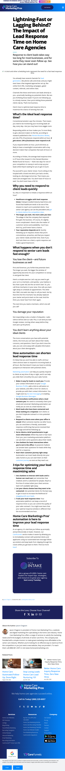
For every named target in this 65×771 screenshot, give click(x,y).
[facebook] (20, 706)
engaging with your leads (25, 496)
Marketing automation (21, 372)
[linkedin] (35, 706)
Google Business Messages (26, 396)
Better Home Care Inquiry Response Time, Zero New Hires (52, 672)
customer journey (22, 460)
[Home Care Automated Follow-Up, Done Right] (11, 663)
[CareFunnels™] (32, 754)
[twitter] (24, 706)
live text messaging (34, 394)
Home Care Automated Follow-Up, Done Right (11, 674)
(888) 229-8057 (38, 699)
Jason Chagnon (7, 599)
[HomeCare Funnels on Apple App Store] (50, 739)
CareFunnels (17, 534)
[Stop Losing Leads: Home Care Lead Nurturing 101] (32, 663)
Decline (18, 767)
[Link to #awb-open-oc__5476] (63, 7)
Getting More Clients (27, 599)
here (14, 547)
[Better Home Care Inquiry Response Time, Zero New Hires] (53, 662)
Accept (7, 767)
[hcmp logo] (12, 6)
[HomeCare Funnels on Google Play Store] (50, 735)
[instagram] (27, 706)
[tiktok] (39, 706)
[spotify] (43, 706)
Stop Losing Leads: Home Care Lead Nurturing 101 (31, 674)
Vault (33, 599)
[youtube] (31, 706)
